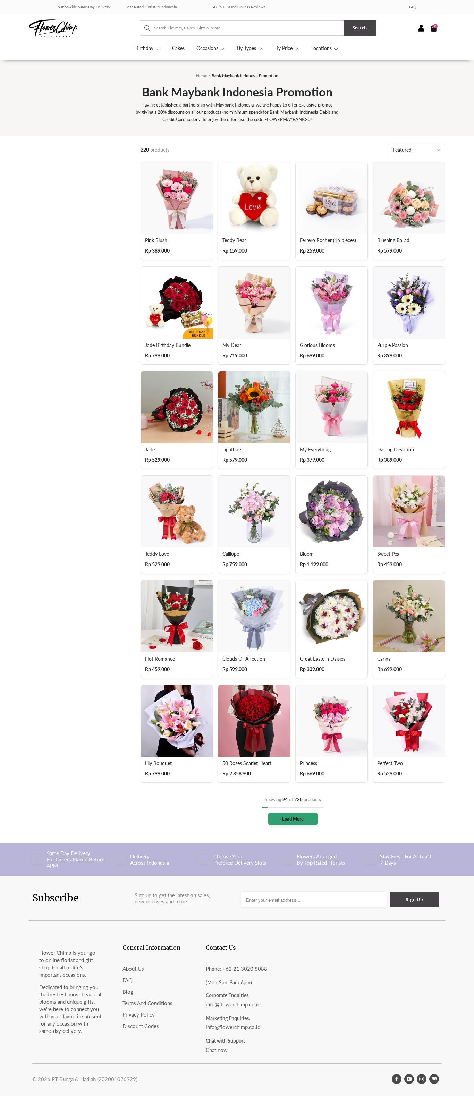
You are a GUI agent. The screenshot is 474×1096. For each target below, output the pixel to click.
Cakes (178, 48)
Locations (322, 48)
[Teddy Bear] (254, 198)
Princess (308, 763)
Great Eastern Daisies (322, 659)
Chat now (217, 1050)
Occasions (208, 48)
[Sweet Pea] (409, 511)
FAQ (412, 7)
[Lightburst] (254, 407)
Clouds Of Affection (243, 659)
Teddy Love (157, 554)
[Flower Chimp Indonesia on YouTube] (409, 1079)
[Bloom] (331, 511)
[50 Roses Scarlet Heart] (254, 721)
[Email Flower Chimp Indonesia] (434, 1079)
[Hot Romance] (177, 616)
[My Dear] (254, 303)
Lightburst (233, 449)
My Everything (315, 449)
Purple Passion (392, 345)
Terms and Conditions (147, 1003)
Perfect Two (390, 763)
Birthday (145, 48)
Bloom (307, 554)
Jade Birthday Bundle (168, 345)
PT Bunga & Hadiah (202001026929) (94, 1079)
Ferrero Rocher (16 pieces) (328, 240)
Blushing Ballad (393, 240)
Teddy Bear (234, 240)
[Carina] (409, 616)
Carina (384, 659)
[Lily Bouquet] (177, 721)
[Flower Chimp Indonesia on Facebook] (396, 1079)
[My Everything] (331, 407)
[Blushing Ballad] (409, 198)
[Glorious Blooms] (331, 303)
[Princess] (331, 721)
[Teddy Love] (177, 511)
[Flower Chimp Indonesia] (84, 28)
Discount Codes (140, 1026)
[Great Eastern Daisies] (331, 616)
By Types (247, 48)
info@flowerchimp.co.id (233, 1004)
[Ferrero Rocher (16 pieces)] (331, 198)
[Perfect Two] (409, 721)
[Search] (143, 28)
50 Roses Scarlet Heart (246, 763)
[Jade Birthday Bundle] (177, 303)
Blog (127, 991)
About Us (133, 969)
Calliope (230, 554)
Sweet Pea (388, 554)
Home (201, 75)
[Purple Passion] (409, 303)
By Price (284, 48)
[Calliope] (254, 511)
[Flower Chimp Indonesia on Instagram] (421, 1079)
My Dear (231, 345)
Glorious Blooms (317, 345)
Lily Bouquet (158, 763)
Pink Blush (156, 240)
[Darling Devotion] (409, 407)
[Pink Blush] (177, 198)
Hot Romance (160, 659)
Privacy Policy (138, 1014)
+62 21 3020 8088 (244, 969)
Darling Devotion (395, 449)
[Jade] (177, 407)
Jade (150, 449)
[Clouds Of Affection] (254, 616)
